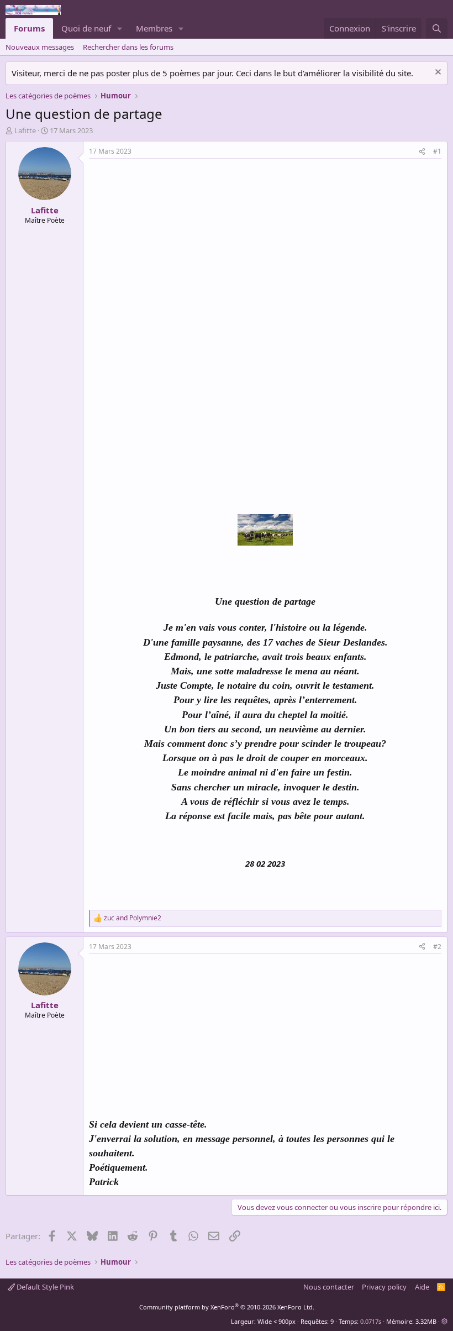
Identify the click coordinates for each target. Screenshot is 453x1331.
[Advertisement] (182, 241)
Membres (154, 28)
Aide (422, 1287)
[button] (120, 28)
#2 (437, 946)
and (132, 918)
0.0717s (370, 1321)
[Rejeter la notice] (436, 73)
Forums (29, 28)
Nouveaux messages (40, 47)
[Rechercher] (436, 28)
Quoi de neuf (86, 28)
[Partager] (422, 151)
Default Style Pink (44, 1287)
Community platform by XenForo (226, 1307)
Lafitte (25, 130)
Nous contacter (328, 1287)
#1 (437, 151)
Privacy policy (384, 1287)
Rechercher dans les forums (128, 47)
